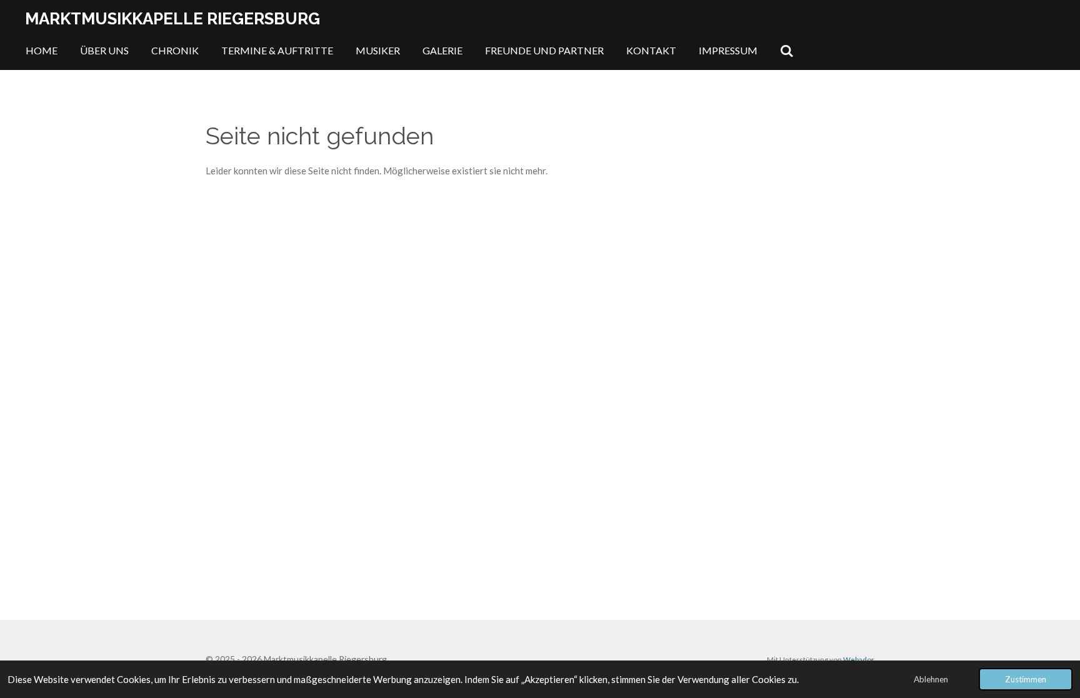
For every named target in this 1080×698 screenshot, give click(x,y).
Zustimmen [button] (1025, 679)
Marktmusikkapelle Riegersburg (172, 18)
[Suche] (787, 50)
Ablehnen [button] (931, 679)
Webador (858, 659)
